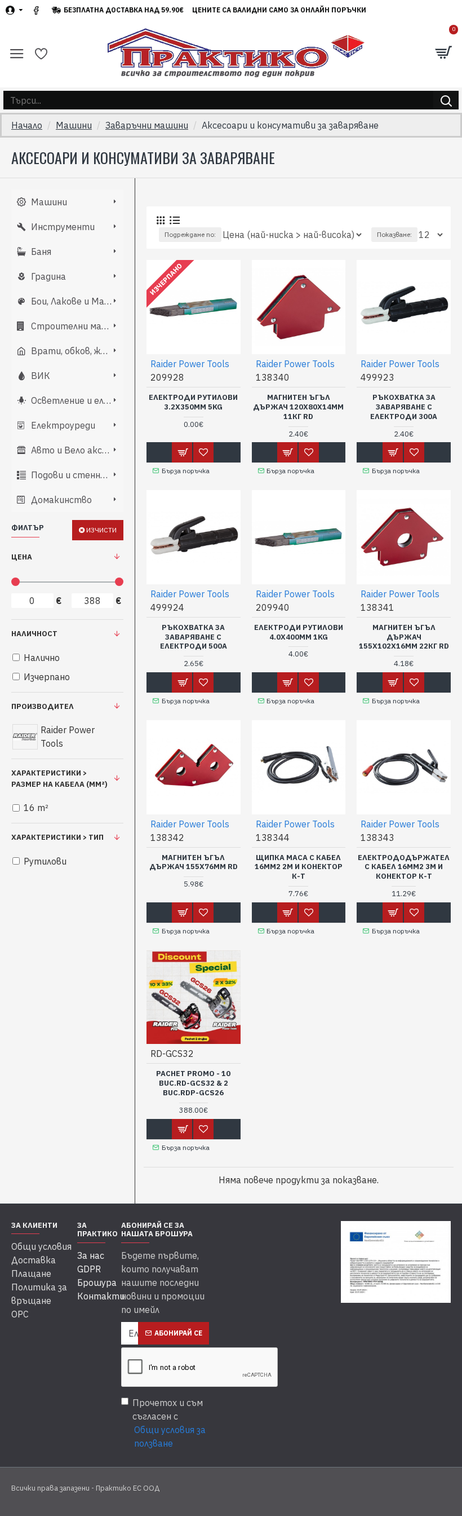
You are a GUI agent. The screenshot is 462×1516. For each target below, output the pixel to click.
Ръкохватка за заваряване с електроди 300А (403, 407)
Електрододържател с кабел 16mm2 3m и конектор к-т (404, 867)
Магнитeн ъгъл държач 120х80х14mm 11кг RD (298, 407)
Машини (74, 125)
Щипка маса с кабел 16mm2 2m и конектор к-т (299, 867)
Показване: (394, 234)
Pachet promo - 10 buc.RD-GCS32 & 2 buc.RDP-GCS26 (193, 1083)
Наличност (34, 633)
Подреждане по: (190, 234)
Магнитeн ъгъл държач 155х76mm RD (193, 862)
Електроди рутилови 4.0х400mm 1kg (298, 632)
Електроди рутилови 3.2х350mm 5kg (193, 402)
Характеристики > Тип (57, 837)
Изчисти (101, 530)
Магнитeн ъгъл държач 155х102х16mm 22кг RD (404, 637)
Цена (21, 557)
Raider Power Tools (189, 363)
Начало (26, 125)
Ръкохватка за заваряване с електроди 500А (193, 637)
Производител (42, 706)
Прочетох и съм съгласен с (169, 1423)
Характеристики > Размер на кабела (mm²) (59, 778)
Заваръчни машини (146, 125)
